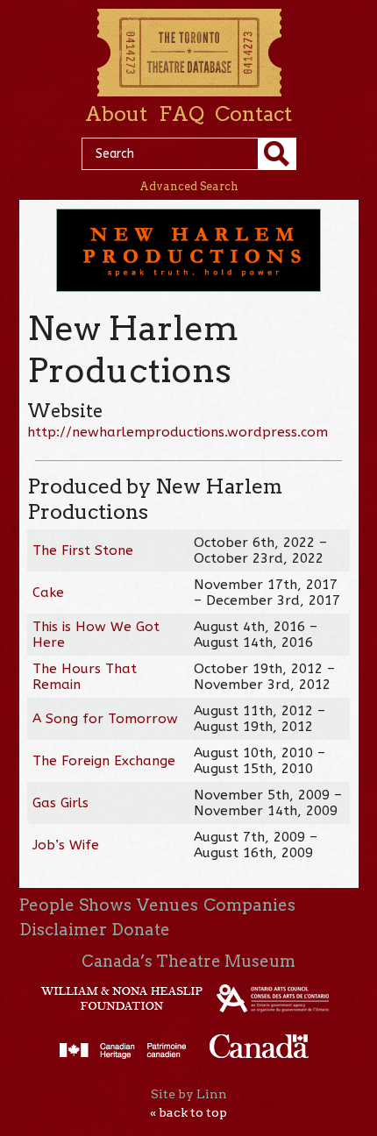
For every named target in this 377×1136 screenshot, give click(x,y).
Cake (48, 592)
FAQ (181, 114)
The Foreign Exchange (103, 761)
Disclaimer (63, 929)
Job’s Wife (65, 845)
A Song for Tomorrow (105, 719)
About (116, 114)
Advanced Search (188, 186)
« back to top (188, 1112)
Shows (105, 905)
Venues (167, 905)
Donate (140, 929)
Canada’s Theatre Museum (188, 961)
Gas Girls (60, 803)
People (47, 905)
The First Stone (82, 550)
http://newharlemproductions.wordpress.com (177, 432)
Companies (249, 905)
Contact (253, 114)
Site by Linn (189, 1094)
